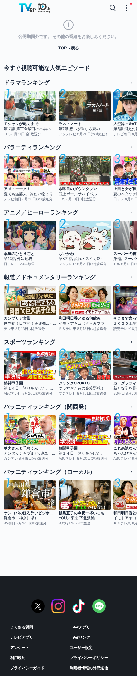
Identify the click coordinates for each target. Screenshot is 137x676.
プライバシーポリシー (89, 657)
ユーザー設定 (81, 647)
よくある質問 (21, 627)
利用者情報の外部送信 (89, 667)
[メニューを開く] (10, 8)
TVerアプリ (80, 627)
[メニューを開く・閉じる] (127, 8)
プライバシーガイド (27, 667)
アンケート (19, 647)
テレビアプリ (21, 637)
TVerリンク (80, 637)
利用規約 (17, 657)
